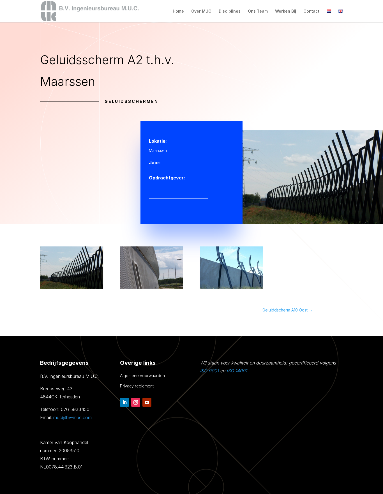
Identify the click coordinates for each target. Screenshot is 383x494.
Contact (311, 11)
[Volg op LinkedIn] (124, 402)
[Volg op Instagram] (135, 402)
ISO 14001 (237, 370)
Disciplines (230, 11)
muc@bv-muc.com (72, 417)
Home (178, 11)
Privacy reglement (137, 386)
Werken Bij (285, 11)
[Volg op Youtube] (146, 402)
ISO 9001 (209, 370)
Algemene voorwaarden (142, 375)
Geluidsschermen (131, 101)
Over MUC (201, 11)
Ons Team (258, 11)
